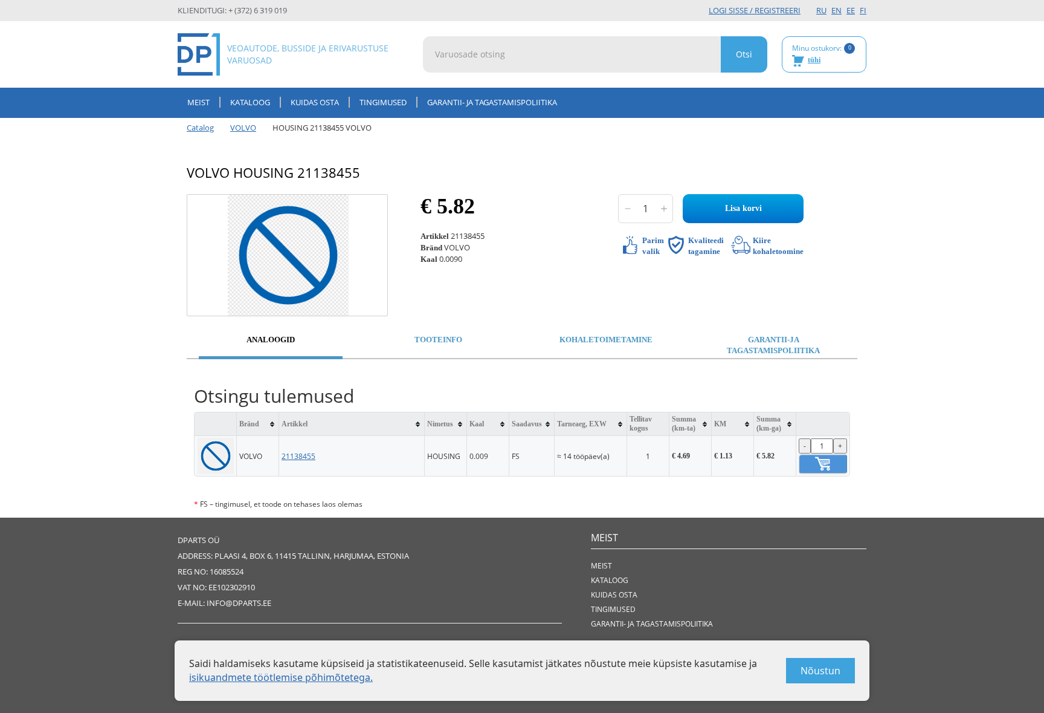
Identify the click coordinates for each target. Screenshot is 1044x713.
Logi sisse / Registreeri (755, 10)
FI (863, 10)
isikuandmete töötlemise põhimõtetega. (281, 677)
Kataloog (250, 102)
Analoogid (270, 339)
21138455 (298, 456)
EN (836, 10)
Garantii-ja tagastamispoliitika (773, 345)
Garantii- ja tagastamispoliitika (492, 102)
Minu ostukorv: (821, 54)
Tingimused (383, 102)
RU (821, 10)
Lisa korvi (743, 208)
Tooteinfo (438, 339)
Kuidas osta (315, 102)
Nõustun (820, 670)
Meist (198, 102)
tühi (814, 60)
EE (850, 10)
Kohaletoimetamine (605, 339)
